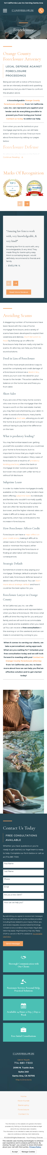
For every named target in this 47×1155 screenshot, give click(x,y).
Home (24, 1096)
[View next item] (27, 203)
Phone (7, 879)
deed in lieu (33, 372)
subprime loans (23, 496)
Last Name (8, 871)
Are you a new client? (13, 895)
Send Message (13, 943)
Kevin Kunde (23, 1101)
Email (6, 887)
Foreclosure (23, 1109)
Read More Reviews (18, 292)
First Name (8, 864)
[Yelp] (26, 1085)
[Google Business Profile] (31, 1085)
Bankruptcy (23, 1105)
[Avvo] (16, 1085)
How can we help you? (13, 903)
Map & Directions (23, 1080)
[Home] (23, 11)
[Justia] (21, 1085)
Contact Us (23, 1114)
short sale (20, 418)
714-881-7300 (23, 1062)
